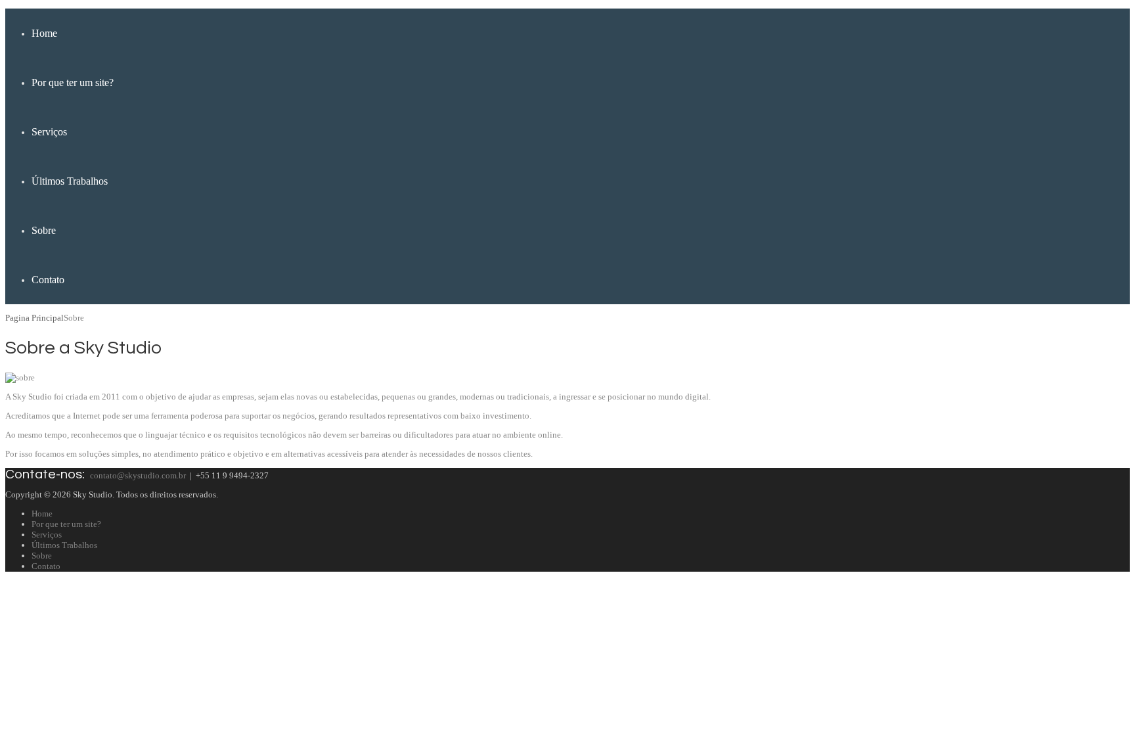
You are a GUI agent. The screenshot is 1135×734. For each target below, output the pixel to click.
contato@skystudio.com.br (138, 475)
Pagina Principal (34, 318)
